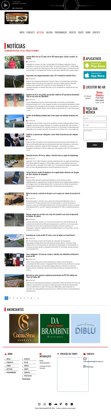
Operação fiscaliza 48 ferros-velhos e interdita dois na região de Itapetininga (52, 155)
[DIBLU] (55, 324)
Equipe (81, 32)
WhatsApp (89, 367)
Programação (61, 32)
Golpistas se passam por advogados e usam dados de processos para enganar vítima (52, 135)
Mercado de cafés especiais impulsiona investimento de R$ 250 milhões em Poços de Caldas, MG (51, 276)
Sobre (88, 32)
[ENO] (86, 324)
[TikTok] (61, 404)
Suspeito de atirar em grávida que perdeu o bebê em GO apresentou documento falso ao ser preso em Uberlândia (52, 95)
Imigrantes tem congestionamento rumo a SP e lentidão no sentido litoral (51, 76)
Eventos (72, 32)
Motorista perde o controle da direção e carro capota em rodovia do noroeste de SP (53, 194)
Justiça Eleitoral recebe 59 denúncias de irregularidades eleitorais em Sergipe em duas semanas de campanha (52, 173)
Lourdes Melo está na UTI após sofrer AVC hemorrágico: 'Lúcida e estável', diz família (52, 57)
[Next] (35, 298)
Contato (96, 32)
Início (22, 32)
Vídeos (26, 365)
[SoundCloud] (55, 404)
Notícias (40, 32)
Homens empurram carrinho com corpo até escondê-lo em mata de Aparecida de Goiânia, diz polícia (52, 215)
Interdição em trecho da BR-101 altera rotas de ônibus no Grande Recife (50, 235)
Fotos (26, 362)
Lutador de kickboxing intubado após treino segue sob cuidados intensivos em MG (52, 116)
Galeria (49, 32)
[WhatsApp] (44, 404)
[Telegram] (50, 404)
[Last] (38, 298)
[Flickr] (71, 404)
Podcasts (30, 32)
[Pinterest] (66, 404)
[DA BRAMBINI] (24, 324)
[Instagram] (39, 404)
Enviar (95, 145)
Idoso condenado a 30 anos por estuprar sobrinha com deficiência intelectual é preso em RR (52, 255)
